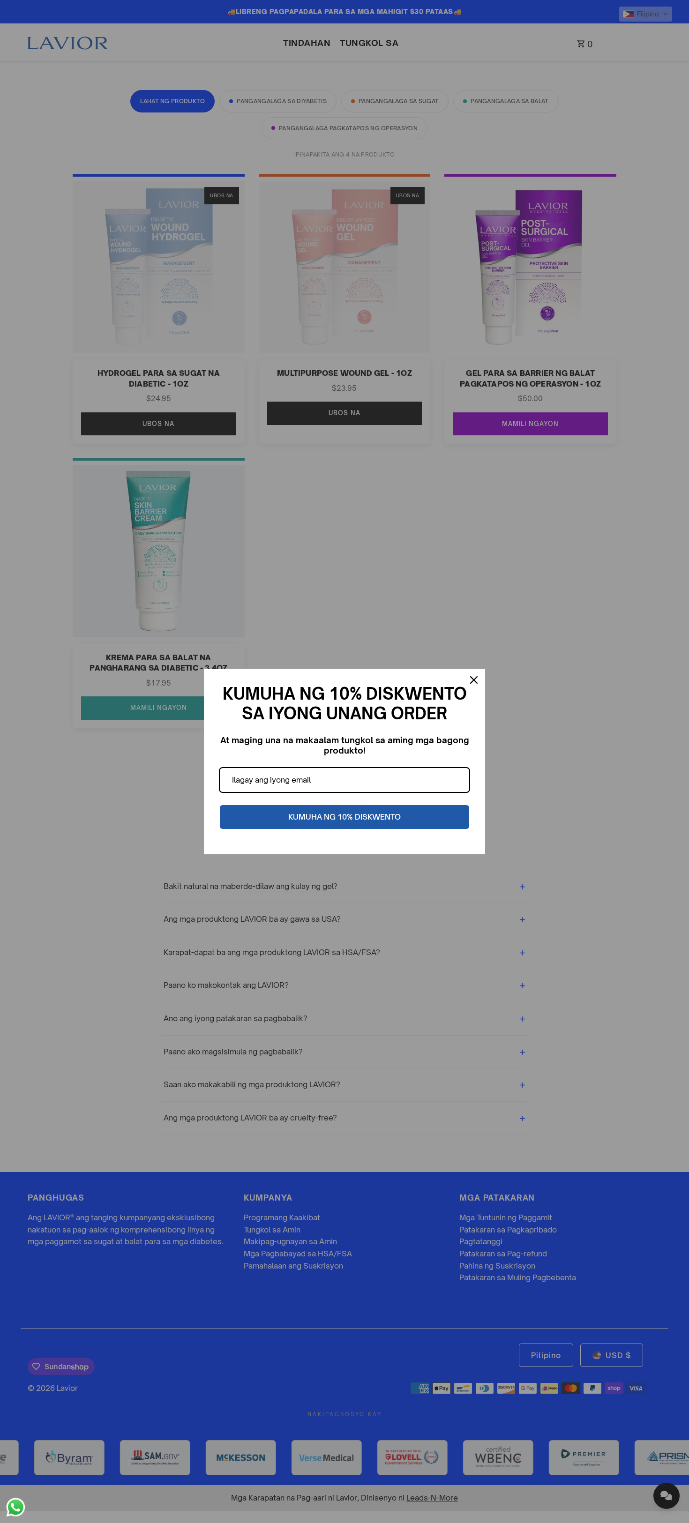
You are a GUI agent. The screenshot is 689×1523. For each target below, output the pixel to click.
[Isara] (474, 680)
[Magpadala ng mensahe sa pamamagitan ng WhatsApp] (16, 1507)
